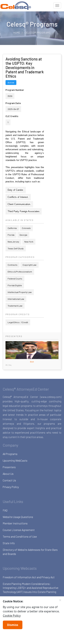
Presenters (9, 467)
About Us (8, 473)
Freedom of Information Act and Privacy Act (29, 577)
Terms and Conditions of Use (20, 536)
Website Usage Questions (18, 517)
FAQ (5, 510)
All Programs (10, 454)
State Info (9, 543)
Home (16, 32)
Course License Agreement (19, 530)
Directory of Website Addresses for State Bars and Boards (30, 551)
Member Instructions (15, 523)
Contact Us (9, 480)
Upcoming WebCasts (15, 460)
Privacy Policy (11, 487)
